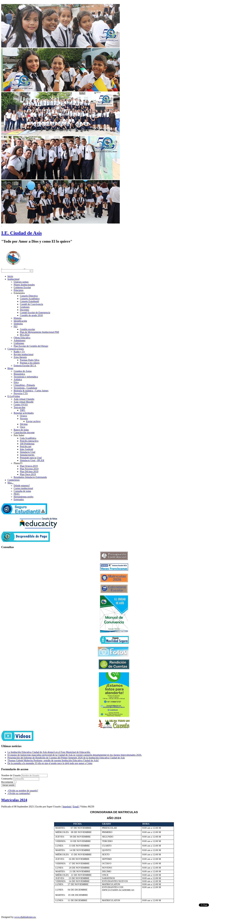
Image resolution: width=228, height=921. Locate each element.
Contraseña (7, 778)
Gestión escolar (27, 329)
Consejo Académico (30, 298)
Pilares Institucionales (24, 284)
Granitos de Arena (22, 371)
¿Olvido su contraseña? (18, 793)
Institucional (13, 279)
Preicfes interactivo (29, 441)
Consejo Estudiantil (29, 301)
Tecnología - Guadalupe (25, 388)
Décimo (24, 424)
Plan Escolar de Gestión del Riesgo (31, 346)
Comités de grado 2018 (31, 315)
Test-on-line (19, 407)
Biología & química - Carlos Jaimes (31, 390)
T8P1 (22, 410)
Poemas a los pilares (30, 362)
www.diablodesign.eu (25, 917)
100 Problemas (27, 443)
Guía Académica (28, 438)
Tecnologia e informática (26, 376)
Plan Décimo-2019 (29, 471)
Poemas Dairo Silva (29, 360)
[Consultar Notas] (38, 527)
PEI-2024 (24, 335)
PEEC (17, 494)
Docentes (24, 309)
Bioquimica (19, 374)
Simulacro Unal (27, 452)
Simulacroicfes (27, 455)
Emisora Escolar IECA (25, 365)
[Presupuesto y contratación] (114, 559)
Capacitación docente (24, 432)
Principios (18, 290)
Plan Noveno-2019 (29, 468)
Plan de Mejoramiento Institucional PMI (39, 332)
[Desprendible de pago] (25, 541)
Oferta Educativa (22, 337)
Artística (18, 379)
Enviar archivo (33, 421)
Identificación (20, 321)
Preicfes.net (25, 446)
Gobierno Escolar (22, 287)
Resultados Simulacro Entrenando (30, 477)
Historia (17, 318)
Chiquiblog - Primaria (24, 385)
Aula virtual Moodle (24, 402)
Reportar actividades (24, 413)
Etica (16, 382)
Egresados (19, 499)
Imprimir (67, 806)
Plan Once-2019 (28, 474)
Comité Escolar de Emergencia (35, 312)
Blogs (10, 368)
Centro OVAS (21, 404)
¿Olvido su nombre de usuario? (22, 790)
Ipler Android (26, 449)
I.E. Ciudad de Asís (21, 233)
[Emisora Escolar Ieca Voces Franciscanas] (114, 570)
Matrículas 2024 (14, 800)
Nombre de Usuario (11, 775)
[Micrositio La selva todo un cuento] (114, 723)
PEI (15, 326)
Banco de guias (21, 429)
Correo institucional (23, 488)
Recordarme (7, 782)
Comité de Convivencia (31, 304)
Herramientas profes (23, 496)
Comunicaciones (15, 349)
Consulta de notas (22, 491)
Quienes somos (21, 282)
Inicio (10, 276)
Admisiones (19, 340)
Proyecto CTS (21, 393)
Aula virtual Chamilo (24, 399)
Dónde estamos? (22, 485)
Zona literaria (20, 357)
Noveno (24, 418)
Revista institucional (23, 354)
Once (22, 427)
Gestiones (24, 307)
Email (76, 806)
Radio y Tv (19, 351)
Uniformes (19, 343)
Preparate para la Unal (31, 457)
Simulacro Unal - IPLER (32, 460)
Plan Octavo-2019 (29, 466)
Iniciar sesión (8, 785)
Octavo (23, 415)
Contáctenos (13, 480)
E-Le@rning (13, 396)
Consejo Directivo (29, 295)
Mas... (10, 482)
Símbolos (18, 323)
